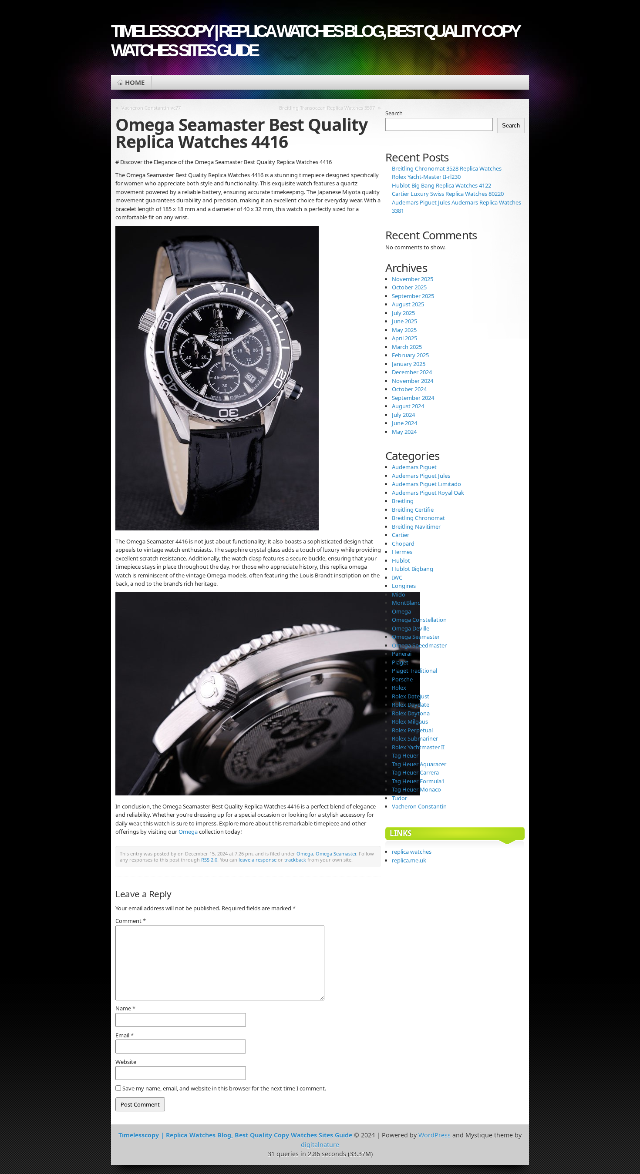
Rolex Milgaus (410, 721)
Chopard (403, 543)
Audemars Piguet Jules (421, 476)
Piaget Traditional (414, 670)
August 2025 (408, 304)
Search (394, 113)
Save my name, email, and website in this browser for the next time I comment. (224, 1088)
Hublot (401, 560)
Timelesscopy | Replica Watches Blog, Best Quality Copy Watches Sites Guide (315, 41)
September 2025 (413, 296)
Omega (188, 831)
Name (125, 1008)
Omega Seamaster (336, 853)
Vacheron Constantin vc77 (151, 107)
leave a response (257, 859)
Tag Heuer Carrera (415, 772)
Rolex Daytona (411, 713)
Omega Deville (410, 628)
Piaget (400, 662)
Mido (398, 594)
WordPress (434, 1135)
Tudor (399, 798)
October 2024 (409, 389)
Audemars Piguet (414, 467)
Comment (130, 921)
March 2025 (407, 347)
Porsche (402, 679)
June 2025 (404, 321)
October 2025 (409, 287)
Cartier (400, 535)
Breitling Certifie (413, 509)
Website (125, 1062)
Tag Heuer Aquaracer (419, 764)
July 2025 (403, 313)
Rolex (399, 687)
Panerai (401, 653)
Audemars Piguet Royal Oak (428, 492)
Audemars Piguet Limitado (426, 484)
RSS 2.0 (209, 859)
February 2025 (410, 355)
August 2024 (408, 406)
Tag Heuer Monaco (416, 789)
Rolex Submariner (415, 738)
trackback (295, 859)
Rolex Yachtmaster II (418, 747)
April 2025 (404, 338)
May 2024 (404, 432)
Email (124, 1035)
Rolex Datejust (410, 696)
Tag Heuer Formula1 (418, 781)
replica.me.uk (409, 860)
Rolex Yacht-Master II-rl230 (426, 177)
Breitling (403, 501)
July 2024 (403, 415)
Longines (404, 586)
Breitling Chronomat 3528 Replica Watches (447, 168)
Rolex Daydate (410, 704)
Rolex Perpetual (412, 730)
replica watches (411, 851)
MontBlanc (406, 603)
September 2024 (413, 398)
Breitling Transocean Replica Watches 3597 (327, 107)
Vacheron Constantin (419, 806)
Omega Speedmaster (419, 645)
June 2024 (404, 423)
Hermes (402, 552)
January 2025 (408, 364)
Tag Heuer (405, 755)
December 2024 (412, 372)
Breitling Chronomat (418, 518)
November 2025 (412, 279)
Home (135, 82)
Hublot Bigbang (412, 569)
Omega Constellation (419, 620)
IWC (397, 577)
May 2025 (404, 330)
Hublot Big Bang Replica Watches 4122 (441, 185)
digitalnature (320, 1144)
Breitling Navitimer (416, 526)
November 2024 (412, 381)
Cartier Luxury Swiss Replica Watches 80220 (448, 194)
